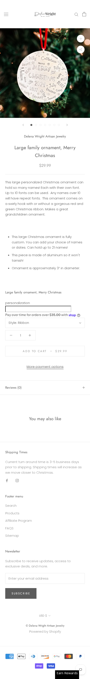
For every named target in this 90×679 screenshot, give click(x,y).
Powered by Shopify (45, 631)
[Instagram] (17, 480)
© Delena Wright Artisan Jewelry (45, 626)
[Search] (76, 14)
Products (12, 513)
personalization (17, 303)
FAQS (9, 528)
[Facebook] (7, 480)
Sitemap (12, 535)
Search (11, 505)
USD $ (43, 616)
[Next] (67, 125)
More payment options (45, 366)
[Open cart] (84, 14)
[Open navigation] (6, 14)
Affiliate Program (18, 520)
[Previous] (23, 125)
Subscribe (21, 593)
